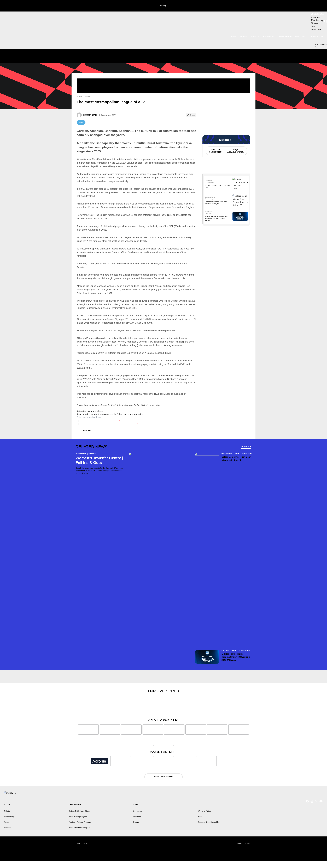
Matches (7, 827)
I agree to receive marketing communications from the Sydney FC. (109, 424)
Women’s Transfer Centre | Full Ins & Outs (99, 460)
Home (79, 96)
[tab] (215, 150)
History (136, 822)
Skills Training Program (78, 817)
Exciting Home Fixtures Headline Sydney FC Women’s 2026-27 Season (216, 218)
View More (246, 447)
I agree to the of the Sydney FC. (100, 421)
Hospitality (268, 37)
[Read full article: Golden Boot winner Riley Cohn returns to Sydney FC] (240, 200)
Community (283, 37)
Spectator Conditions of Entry (209, 822)
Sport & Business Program (79, 827)
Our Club (300, 37)
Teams (253, 37)
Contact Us (137, 811)
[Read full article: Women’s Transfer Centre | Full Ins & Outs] (240, 184)
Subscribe (86, 430)
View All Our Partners (163, 777)
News (233, 37)
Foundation (317, 37)
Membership (9, 817)
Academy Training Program (80, 822)
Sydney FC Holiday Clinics (79, 811)
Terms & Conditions (243, 843)
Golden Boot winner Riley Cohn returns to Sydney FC (236, 458)
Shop (200, 817)
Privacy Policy (97, 421)
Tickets (7, 811)
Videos (243, 37)
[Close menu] (319, 853)
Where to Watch (204, 811)
